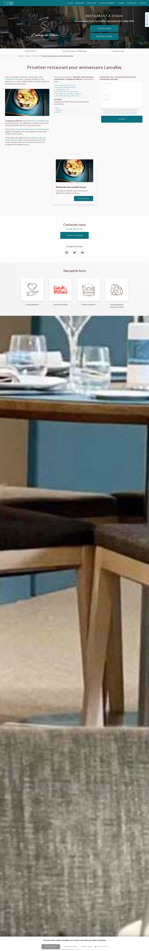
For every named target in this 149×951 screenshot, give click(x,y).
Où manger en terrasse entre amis (67, 96)
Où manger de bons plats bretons (67, 91)
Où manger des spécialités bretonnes (68, 94)
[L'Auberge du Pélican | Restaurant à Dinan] (8, 3)
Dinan (57, 108)
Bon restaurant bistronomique (66, 87)
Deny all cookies (71, 947)
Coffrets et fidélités (106, 3)
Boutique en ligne (104, 28)
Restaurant (80, 3)
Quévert (58, 112)
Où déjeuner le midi (62, 89)
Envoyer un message (74, 235)
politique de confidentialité (128, 113)
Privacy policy (102, 947)
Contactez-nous (118, 51)
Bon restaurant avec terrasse (65, 85)
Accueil (70, 3)
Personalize (87, 947)
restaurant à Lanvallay (14, 79)
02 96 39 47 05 (30, 51)
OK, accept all (51, 947)
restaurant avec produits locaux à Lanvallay (27, 129)
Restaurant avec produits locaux (71, 187)
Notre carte (91, 3)
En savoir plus (83, 198)
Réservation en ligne (104, 36)
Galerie (121, 3)
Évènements (132, 3)
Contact (142, 3)
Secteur (27, 56)
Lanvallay (36, 56)
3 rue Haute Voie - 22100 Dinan (74, 51)
